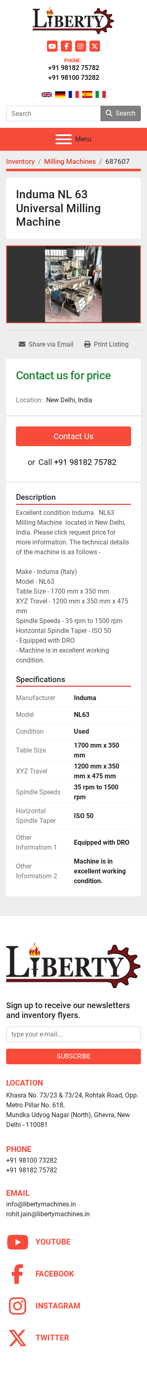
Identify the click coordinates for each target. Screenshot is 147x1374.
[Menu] (64, 139)
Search (126, 113)
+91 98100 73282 (73, 78)
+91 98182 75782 (73, 68)
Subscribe (74, 1056)
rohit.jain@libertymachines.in (48, 1214)
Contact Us (73, 436)
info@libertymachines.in (41, 1204)
